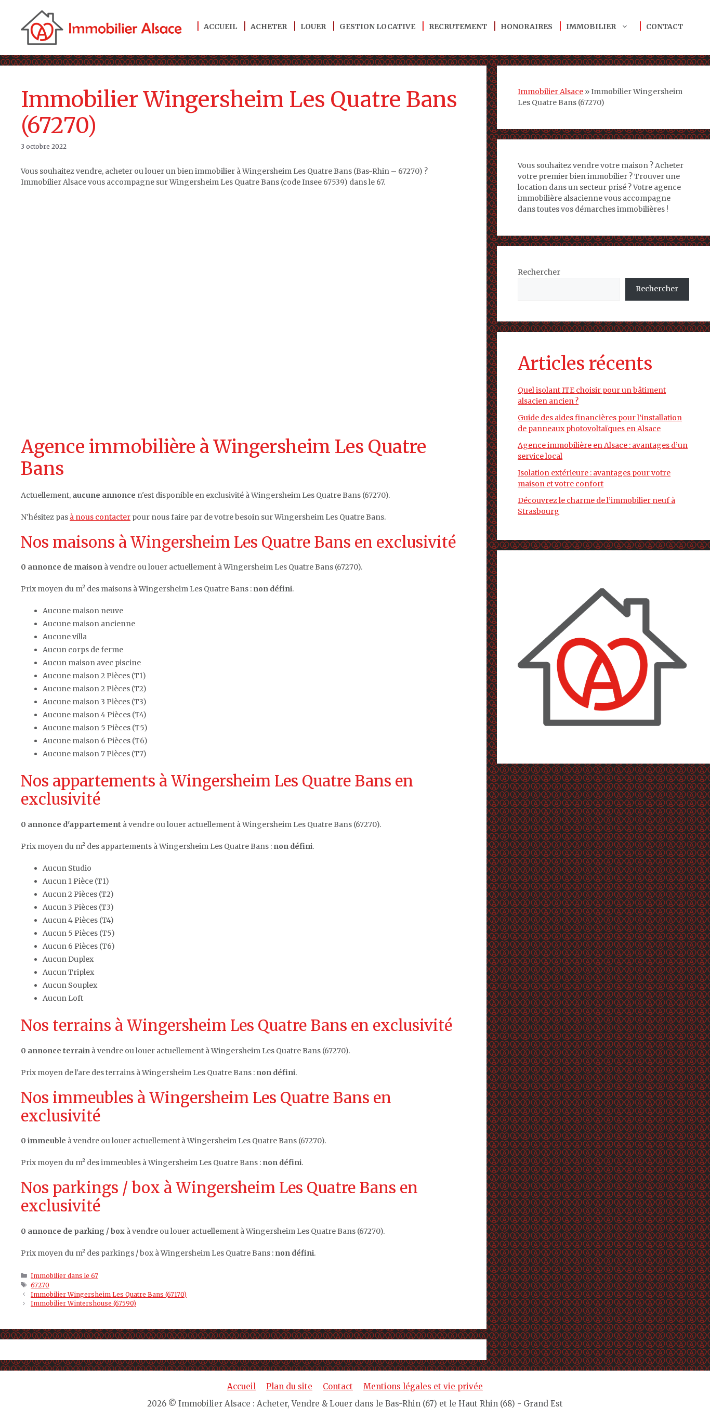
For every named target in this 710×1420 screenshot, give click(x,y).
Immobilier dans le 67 (64, 1276)
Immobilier (591, 26)
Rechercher (539, 272)
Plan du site (289, 1386)
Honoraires (527, 26)
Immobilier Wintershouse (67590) (83, 1303)
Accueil (220, 26)
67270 (40, 1285)
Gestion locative (377, 26)
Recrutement (458, 26)
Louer (313, 26)
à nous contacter (100, 517)
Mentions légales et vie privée (423, 1386)
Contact (664, 26)
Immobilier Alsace (550, 91)
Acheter (269, 26)
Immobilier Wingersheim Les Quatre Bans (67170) (109, 1294)
